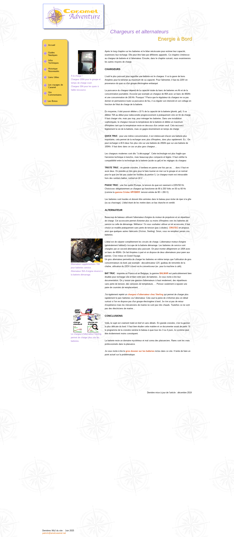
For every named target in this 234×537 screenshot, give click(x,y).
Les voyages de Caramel (55, 86)
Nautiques (52, 55)
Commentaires (55, 95)
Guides (51, 52)
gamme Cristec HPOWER (127, 192)
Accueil (51, 45)
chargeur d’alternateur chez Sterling (145, 294)
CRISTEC (173, 228)
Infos (50, 60)
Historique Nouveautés (53, 69)
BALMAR (164, 273)
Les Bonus (53, 101)
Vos (50, 92)
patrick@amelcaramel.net (54, 533)
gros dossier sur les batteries (140, 351)
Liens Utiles (53, 77)
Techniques (53, 63)
